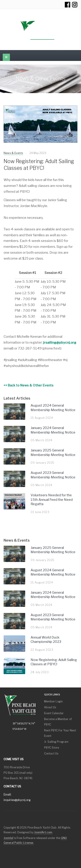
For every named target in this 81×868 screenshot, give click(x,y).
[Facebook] (67, 4)
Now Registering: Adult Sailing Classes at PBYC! (39, 164)
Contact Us (51, 753)
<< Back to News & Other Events (29, 385)
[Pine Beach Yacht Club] (40, 30)
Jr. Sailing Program (56, 741)
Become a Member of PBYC (58, 721)
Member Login (53, 701)
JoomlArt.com (43, 832)
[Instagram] (74, 4)
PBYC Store (51, 747)
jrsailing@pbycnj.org (59, 342)
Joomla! (8, 838)
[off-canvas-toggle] (6, 57)
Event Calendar (54, 713)
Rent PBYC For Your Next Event (60, 733)
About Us (50, 707)
